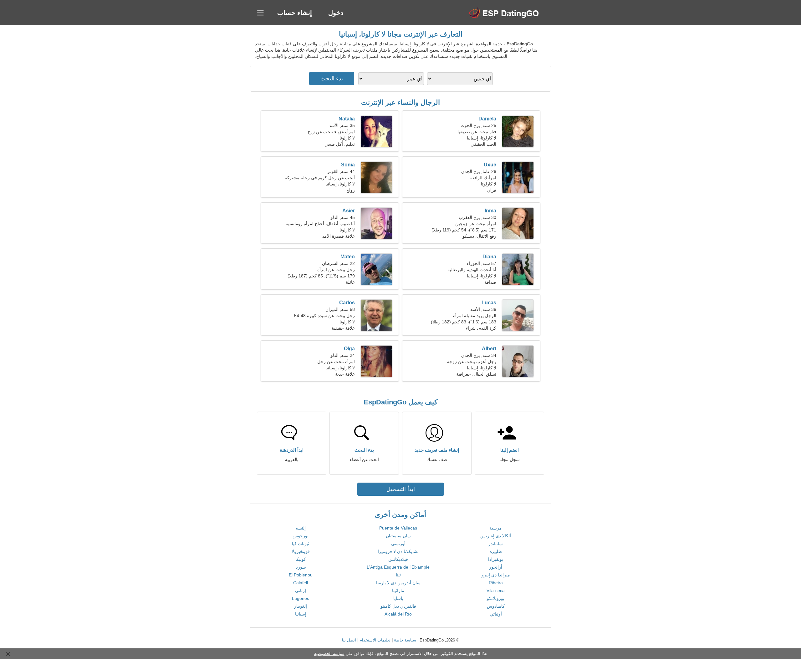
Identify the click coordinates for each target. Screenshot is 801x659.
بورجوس (301, 535)
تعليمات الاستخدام (375, 640)
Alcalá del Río (398, 613)
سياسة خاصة (405, 640)
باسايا (398, 598)
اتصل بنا (349, 640)
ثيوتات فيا (300, 543)
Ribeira (496, 582)
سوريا (300, 567)
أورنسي (398, 543)
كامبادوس (496, 606)
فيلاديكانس (398, 559)
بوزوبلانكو (495, 598)
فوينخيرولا (301, 551)
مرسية (495, 527)
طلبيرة (496, 551)
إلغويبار (300, 606)
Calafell (300, 582)
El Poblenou (301, 574)
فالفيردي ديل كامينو (398, 606)
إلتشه (301, 527)
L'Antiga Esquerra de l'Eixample (398, 567)
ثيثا (398, 574)
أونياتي (496, 613)
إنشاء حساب (294, 12)
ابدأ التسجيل (400, 489)
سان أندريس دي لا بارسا (398, 582)
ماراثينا (398, 590)
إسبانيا (300, 613)
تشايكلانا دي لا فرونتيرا (398, 551)
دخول (335, 12)
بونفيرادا (495, 559)
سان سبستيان (398, 535)
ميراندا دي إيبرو (496, 574)
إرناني (300, 590)
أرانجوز (495, 567)
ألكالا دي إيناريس (495, 535)
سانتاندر (495, 543)
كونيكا (300, 559)
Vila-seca (496, 590)
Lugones (300, 598)
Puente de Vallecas (398, 527)
